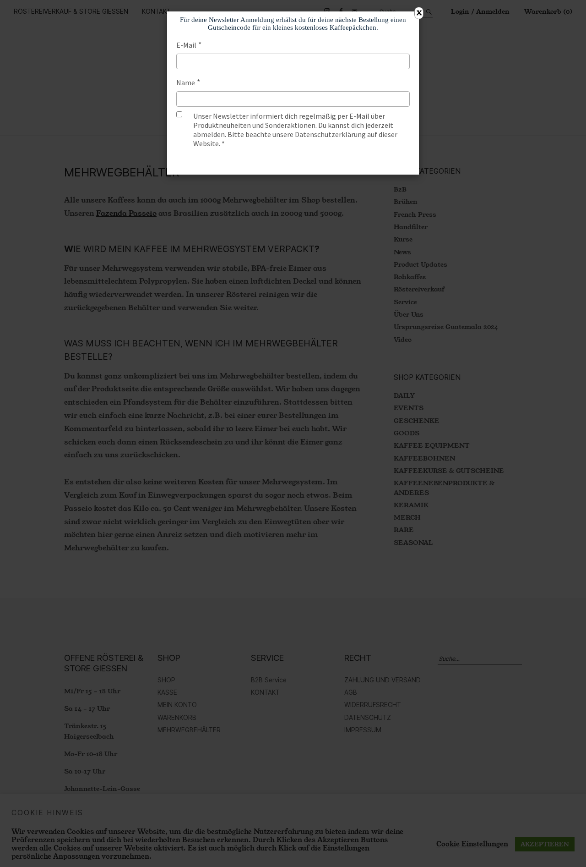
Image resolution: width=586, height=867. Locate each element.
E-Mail (186, 44)
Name (185, 82)
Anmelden (293, 161)
